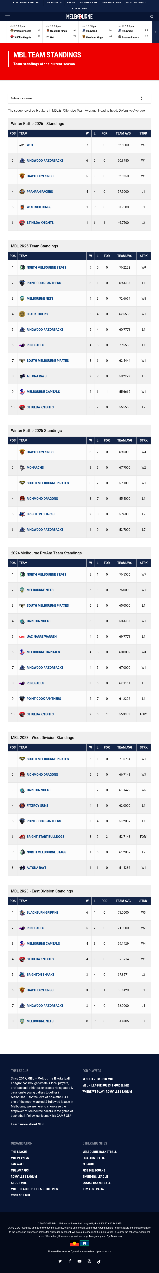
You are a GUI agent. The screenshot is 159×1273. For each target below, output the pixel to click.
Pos (13, 133)
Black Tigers (37, 314)
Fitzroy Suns (37, 805)
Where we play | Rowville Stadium (107, 1091)
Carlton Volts (38, 621)
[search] (151, 16)
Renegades (35, 345)
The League (19, 1152)
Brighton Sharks (40, 514)
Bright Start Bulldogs (45, 837)
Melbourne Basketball (99, 1152)
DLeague (88, 1164)
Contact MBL (21, 1195)
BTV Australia (93, 1189)
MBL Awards (20, 1170)
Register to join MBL (97, 1079)
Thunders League (95, 1176)
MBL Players (20, 1158)
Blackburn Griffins (43, 912)
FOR (104, 133)
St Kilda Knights (40, 223)
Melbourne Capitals (43, 392)
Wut (30, 145)
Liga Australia (93, 1158)
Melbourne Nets (40, 298)
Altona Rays (37, 376)
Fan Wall (17, 1164)
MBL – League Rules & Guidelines (106, 1085)
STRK (143, 133)
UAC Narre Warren (42, 636)
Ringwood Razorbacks (45, 160)
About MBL (19, 1183)
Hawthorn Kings (40, 176)
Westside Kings (39, 207)
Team (23, 133)
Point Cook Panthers (44, 283)
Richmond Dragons (42, 498)
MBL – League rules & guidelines (34, 1189)
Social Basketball (96, 1183)
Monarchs (35, 467)
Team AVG (123, 133)
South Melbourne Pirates (48, 360)
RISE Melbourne (93, 1170)
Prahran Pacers (40, 191)
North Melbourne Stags (46, 267)
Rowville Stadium (24, 1176)
